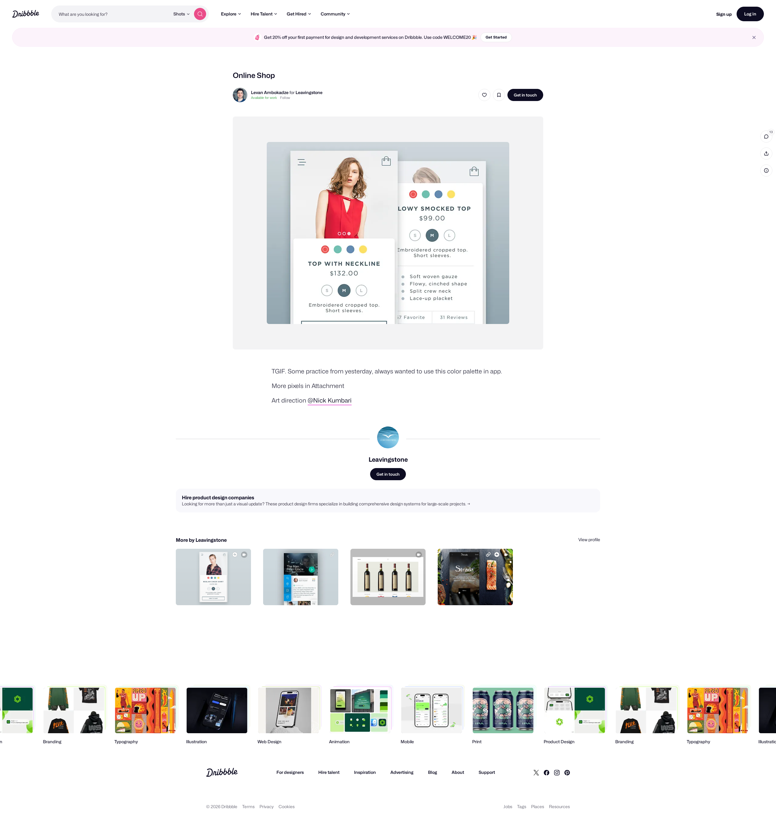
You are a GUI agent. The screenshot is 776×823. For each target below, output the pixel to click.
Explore (228, 13)
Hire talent (329, 772)
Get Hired (296, 13)
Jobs (507, 806)
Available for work (264, 98)
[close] (754, 37)
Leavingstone (309, 92)
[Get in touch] (215, 594)
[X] (536, 772)
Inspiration (365, 772)
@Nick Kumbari (330, 400)
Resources (559, 806)
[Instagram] (557, 772)
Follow (285, 98)
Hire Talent (262, 13)
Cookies (287, 806)
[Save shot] (499, 95)
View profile (589, 539)
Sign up (724, 14)
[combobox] (111, 14)
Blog (432, 772)
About (458, 772)
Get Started (496, 37)
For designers (290, 772)
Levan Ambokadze (270, 92)
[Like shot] (484, 95)
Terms (248, 806)
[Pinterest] (567, 772)
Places (537, 806)
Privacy (266, 806)
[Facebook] (546, 772)
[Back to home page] (25, 14)
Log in (750, 13)
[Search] (200, 14)
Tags (521, 806)
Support (487, 772)
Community (333, 13)
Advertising (401, 772)
